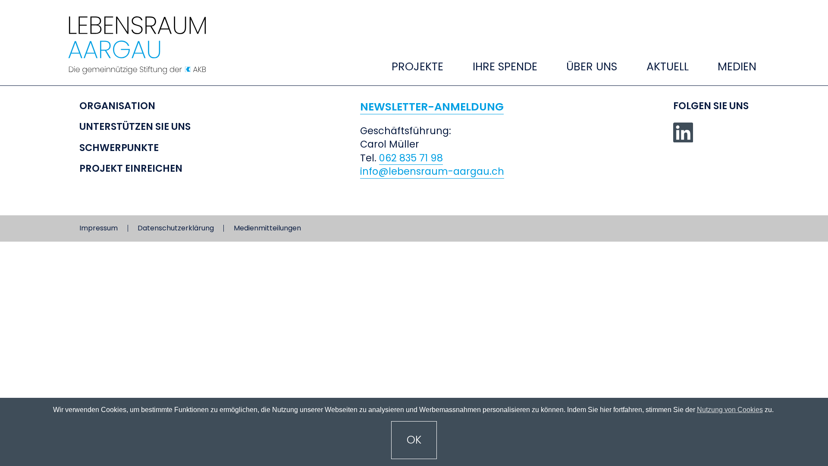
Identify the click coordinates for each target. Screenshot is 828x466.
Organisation (117, 106)
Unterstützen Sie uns (135, 126)
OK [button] (414, 439)
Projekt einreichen (130, 168)
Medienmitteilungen (267, 228)
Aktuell (667, 66)
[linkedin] (683, 132)
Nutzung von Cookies (730, 409)
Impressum (98, 228)
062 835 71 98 (411, 158)
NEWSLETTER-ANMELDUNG (432, 106)
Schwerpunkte (119, 147)
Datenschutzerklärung (176, 228)
